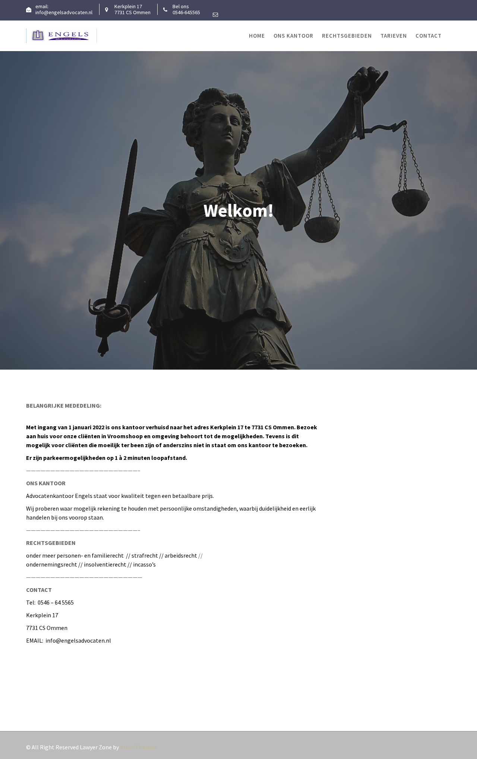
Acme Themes (138, 747)
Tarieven (393, 35)
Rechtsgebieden (347, 35)
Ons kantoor (293, 35)
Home (257, 35)
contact (429, 35)
